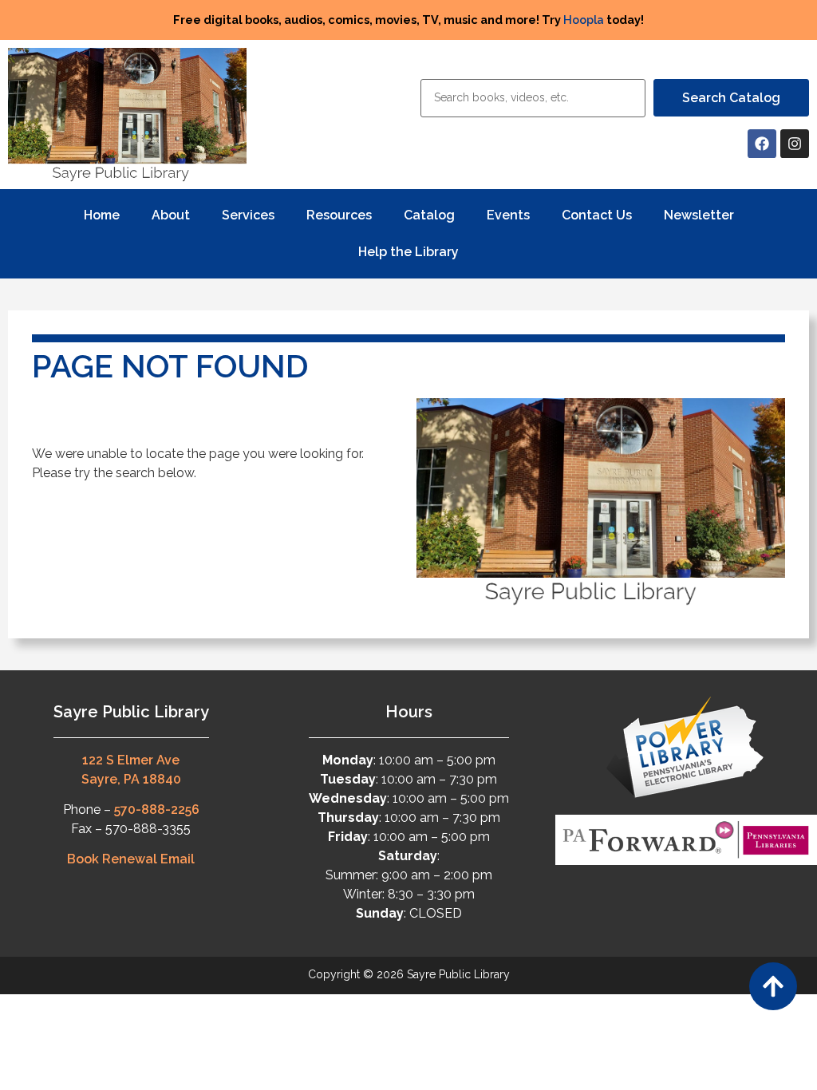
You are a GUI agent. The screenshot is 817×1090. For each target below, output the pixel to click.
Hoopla (583, 19)
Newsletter (699, 215)
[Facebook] (762, 143)
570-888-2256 (156, 809)
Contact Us (597, 215)
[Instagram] (794, 143)
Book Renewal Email (131, 859)
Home (102, 215)
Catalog (429, 215)
